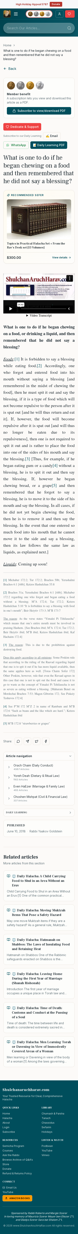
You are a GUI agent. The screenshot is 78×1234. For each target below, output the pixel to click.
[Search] (69, 28)
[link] (39, 55)
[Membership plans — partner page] (39, 14)
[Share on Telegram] (27, 741)
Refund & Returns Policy (17, 1173)
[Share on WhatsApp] (18, 741)
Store (5, 1164)
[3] (27, 459)
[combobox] (39, 28)
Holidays (47, 1131)
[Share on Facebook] (46, 741)
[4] (55, 465)
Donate (56, 4)
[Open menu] (15, 14)
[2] (39, 365)
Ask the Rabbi (10, 1155)
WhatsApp (18, 145)
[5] (54, 485)
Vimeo (46, 1155)
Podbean (47, 1146)
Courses (7, 1150)
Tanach (46, 1118)
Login (5, 1127)
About (6, 1122)
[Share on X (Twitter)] (36, 741)
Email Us (11, 1187)
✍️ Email (52, 136)
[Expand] (9, 767)
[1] (17, 359)
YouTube (47, 1150)
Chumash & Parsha (53, 1113)
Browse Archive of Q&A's (17, 1159)
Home (7, 45)
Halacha (7, 1118)
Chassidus (48, 1122)
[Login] (59, 14)
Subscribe (8, 1131)
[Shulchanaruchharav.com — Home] (7, 14)
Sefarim (46, 1127)
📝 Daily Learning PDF (49, 145)
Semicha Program (13, 1146)
